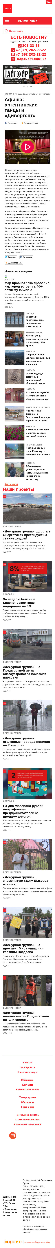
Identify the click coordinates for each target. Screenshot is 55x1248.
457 (9, 759)
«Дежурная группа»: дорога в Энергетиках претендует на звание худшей (27, 535)
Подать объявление (31, 58)
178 (10, 307)
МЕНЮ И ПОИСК (27, 20)
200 (9, 620)
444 (9, 830)
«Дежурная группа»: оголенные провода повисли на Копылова (26, 741)
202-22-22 (30, 45)
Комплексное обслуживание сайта (37, 1242)
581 (9, 898)
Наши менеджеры (27, 1072)
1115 (9, 1033)
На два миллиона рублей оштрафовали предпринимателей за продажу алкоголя (23, 811)
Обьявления (27, 1102)
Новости (9, 279)
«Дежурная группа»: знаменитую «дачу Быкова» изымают (25, 880)
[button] (24, 86)
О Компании (27, 1079)
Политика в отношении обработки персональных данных (35, 1229)
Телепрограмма (27, 1097)
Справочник (27, 1106)
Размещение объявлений (27, 1124)
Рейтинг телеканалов (27, 1089)
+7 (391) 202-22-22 (31, 50)
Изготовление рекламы (27, 1119)
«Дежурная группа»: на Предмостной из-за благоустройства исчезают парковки (24, 672)
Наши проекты (18, 489)
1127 (9, 965)
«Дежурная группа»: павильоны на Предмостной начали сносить (26, 1016)
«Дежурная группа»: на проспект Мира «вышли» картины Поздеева (23, 948)
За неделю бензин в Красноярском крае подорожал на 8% (19, 602)
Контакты (27, 1084)
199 (9, 552)
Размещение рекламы (27, 1114)
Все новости (11, 484)
